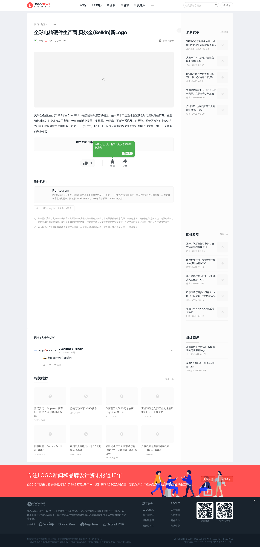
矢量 (61, 208)
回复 (59, 364)
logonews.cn (205, 539)
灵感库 (141, 5)
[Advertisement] (104, 275)
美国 (43, 24)
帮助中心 (175, 525)
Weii (41, 40)
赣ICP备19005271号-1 (223, 541)
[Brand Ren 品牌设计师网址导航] (71, 524)
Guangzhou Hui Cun (71, 348)
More (224, 32)
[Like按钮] (84, 163)
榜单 (112, 5)
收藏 (112, 165)
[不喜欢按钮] (50, 365)
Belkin (47, 115)
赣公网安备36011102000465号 (198, 541)
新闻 (36, 24)
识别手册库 (148, 520)
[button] (125, 163)
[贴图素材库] (49, 524)
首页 (85, 5)
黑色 (69, 208)
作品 (126, 5)
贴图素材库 (148, 515)
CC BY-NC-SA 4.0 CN (91, 539)
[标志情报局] (38, 5)
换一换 (224, 234)
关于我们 (175, 509)
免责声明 (80, 222)
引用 (86, 126)
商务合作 (175, 520)
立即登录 (226, 479)
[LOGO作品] (93, 524)
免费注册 (208, 479)
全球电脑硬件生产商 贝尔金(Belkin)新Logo (80, 32)
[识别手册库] (115, 524)
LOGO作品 (148, 509)
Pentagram (50, 208)
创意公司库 (148, 525)
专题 (98, 5)
